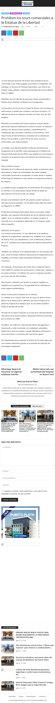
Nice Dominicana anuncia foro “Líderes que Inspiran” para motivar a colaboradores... (35, 646)
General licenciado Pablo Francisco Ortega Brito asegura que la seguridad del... (34, 683)
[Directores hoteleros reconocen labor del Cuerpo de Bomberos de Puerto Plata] (7, 661)
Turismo (26, 13)
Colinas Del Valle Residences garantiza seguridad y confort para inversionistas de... (33, 672)
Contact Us (42, 696)
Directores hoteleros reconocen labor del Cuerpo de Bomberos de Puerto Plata (34, 658)
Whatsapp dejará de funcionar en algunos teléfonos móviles (11, 372)
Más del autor (37, 406)
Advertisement (31, 696)
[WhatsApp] (21, 33)
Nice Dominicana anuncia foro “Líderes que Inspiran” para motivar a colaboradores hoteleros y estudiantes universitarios (27, 427)
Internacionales (12, 9)
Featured (5, 13)
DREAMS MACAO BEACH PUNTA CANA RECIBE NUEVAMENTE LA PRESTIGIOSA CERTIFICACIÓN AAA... (32, 634)
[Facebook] (3, 33)
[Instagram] (26, 399)
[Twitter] (9, 33)
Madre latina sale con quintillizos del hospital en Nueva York (42, 372)
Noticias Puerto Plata (11, 27)
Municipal (41, 421)
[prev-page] (26, 435)
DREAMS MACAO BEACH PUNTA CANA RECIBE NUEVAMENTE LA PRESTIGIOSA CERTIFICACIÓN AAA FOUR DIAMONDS (9, 427)
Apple (4, 421)
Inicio (3, 9)
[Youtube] (32, 399)
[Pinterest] (15, 33)
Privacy (21, 696)
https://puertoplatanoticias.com (27, 384)
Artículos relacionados (21, 406)
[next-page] (29, 435)
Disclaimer (12, 696)
